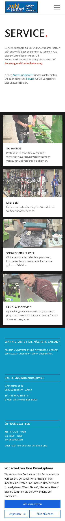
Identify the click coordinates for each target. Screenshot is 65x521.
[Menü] (55, 7)
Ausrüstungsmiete (23, 75)
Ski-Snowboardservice (24, 399)
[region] (32, 492)
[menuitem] (55, 7)
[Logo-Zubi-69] (27, 7)
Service (30, 78)
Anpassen (15, 514)
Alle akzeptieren (32, 504)
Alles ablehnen (45, 514)
